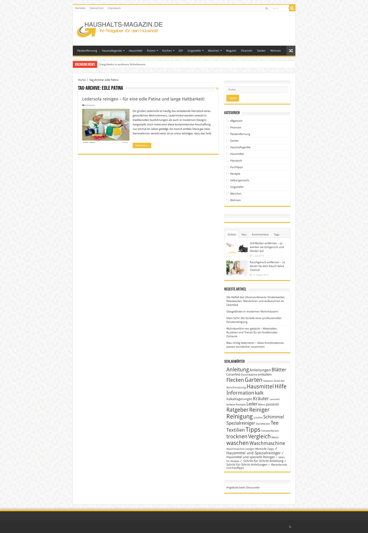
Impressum (114, 8)
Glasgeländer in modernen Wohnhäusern (122, 64)
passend (272, 404)
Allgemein (236, 120)
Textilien (235, 430)
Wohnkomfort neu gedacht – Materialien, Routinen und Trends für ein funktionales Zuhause (251, 332)
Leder (251, 404)
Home (82, 79)
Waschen (213, 50)
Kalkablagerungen (239, 399)
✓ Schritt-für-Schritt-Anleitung (261, 461)
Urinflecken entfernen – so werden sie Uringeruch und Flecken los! (267, 247)
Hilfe (280, 386)
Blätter (279, 370)
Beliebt (232, 234)
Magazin (231, 50)
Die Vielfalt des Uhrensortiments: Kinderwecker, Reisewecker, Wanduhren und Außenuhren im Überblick (255, 301)
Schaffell (258, 417)
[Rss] (266, 8)
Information (240, 393)
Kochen (167, 50)
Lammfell (275, 399)
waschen (237, 443)
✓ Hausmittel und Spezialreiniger (253, 450)
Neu (244, 234)
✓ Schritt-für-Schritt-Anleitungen (256, 462)
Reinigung (239, 416)
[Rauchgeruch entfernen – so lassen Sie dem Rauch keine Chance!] (237, 268)
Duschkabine (249, 374)
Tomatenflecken (270, 430)
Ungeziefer (194, 50)
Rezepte (235, 173)
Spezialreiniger (240, 423)
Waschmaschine (267, 443)
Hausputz (90, 105)
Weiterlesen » (142, 145)
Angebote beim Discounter (243, 487)
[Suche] (292, 8)
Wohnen (275, 50)
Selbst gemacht (239, 180)
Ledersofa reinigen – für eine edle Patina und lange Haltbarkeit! (143, 99)
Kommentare (260, 234)
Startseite (80, 8)
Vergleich (259, 436)
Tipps (253, 429)
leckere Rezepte (236, 404)
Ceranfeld (233, 374)
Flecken (235, 380)
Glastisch (268, 380)
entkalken (265, 374)
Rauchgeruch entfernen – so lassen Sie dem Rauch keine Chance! (267, 266)
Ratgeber (237, 410)
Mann (261, 404)
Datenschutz (97, 8)
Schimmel (273, 417)
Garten (261, 50)
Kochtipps (236, 167)
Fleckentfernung (87, 50)
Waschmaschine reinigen (240, 448)
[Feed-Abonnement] (217, 88)
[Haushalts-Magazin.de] (120, 28)
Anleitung (237, 369)
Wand (275, 437)
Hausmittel (135, 50)
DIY (181, 50)
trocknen (236, 436)
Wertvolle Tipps (264, 448)
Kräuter (261, 398)
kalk (259, 393)
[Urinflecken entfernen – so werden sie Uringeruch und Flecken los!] (237, 249)
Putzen (151, 50)
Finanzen (246, 50)
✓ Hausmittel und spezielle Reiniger (255, 455)
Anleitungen (260, 370)
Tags (276, 234)
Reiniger (259, 410)
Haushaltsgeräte (112, 50)
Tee (275, 423)
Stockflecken (263, 423)
